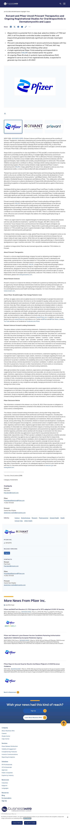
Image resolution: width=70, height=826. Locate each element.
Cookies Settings (17, 822)
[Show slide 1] (13, 126)
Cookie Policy (27, 818)
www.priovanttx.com (25, 274)
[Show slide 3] (54, 126)
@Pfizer (44, 319)
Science (17, 518)
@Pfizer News (54, 319)
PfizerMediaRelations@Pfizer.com (14, 500)
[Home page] (11, 4)
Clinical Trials (19, 521)
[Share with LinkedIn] (10, 26)
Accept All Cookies (30, 822)
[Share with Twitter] (14, 26)
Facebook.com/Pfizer (33, 321)
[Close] (67, 817)
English (7, 553)
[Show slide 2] (33, 126)
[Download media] (5, 113)
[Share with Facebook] (18, 26)
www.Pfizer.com (42, 317)
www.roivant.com (9, 291)
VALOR (17, 167)
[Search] (60, 3)
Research (34, 518)
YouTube (6, 321)
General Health (54, 518)
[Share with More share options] (29, 26)
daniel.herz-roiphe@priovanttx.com (15, 513)
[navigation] (64, 3)
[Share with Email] (22, 26)
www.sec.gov (49, 465)
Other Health (28, 521)
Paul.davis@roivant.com (11, 493)
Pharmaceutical (43, 518)
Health (62, 518)
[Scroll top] (64, 723)
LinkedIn (61, 319)
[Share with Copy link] (25, 26)
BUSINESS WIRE (17, 138)
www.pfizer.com (9, 467)
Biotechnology (25, 518)
